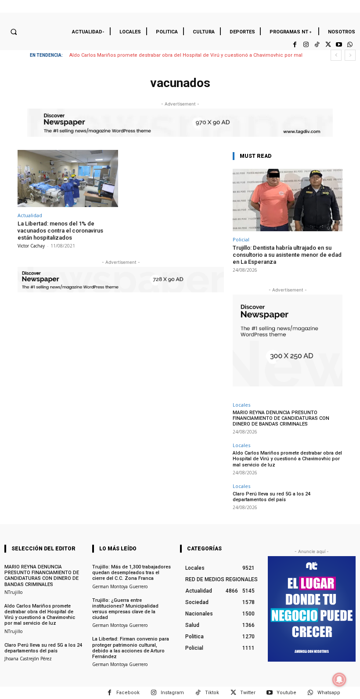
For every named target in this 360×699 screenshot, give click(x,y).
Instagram (172, 692)
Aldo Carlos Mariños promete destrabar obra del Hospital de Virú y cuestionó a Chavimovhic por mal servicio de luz (287, 458)
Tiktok (212, 692)
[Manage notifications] (339, 680)
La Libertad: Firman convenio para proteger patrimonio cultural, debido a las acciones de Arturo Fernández (130, 647)
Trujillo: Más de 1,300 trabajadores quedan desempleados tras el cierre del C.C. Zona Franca (131, 572)
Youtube (286, 692)
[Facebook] (294, 44)
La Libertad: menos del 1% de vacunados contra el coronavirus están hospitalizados (60, 230)
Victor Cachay (31, 246)
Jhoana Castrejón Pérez (28, 658)
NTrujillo (13, 592)
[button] (13, 31)
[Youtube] (339, 44)
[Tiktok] (316, 44)
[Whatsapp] (350, 44)
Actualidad (30, 215)
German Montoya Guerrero (120, 586)
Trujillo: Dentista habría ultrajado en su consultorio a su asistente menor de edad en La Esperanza (287, 254)
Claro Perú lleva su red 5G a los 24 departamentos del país (271, 496)
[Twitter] (327, 44)
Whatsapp (328, 692)
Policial (241, 239)
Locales (241, 404)
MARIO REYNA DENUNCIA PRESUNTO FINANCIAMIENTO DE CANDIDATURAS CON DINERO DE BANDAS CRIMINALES (281, 418)
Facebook (128, 692)
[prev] (336, 55)
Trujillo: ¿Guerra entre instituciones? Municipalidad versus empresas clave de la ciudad (125, 609)
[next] (350, 55)
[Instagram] (305, 44)
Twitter (248, 692)
